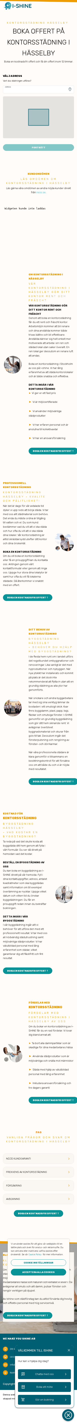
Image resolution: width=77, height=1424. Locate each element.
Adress (8, 87)
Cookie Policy (35, 1254)
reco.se (41, 192)
